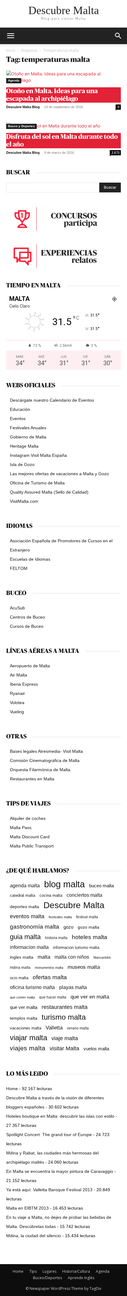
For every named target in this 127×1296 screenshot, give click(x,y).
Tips (33, 1271)
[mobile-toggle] (10, 36)
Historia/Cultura (76, 1271)
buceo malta (101, 885)
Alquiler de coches (28, 818)
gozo (68, 927)
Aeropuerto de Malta (30, 665)
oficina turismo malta (32, 987)
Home (12, 1088)
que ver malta (23, 1007)
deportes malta (24, 906)
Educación (20, 409)
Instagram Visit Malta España (38, 455)
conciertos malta (84, 895)
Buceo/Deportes (47, 1277)
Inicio (10, 50)
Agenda (13, 80)
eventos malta (27, 916)
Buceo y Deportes (21, 126)
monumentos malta (49, 967)
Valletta (54, 1028)
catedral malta (22, 895)
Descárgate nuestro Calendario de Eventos (52, 400)
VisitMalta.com (24, 501)
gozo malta (88, 927)
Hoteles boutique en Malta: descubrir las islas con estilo (60, 1116)
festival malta (87, 917)
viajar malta (28, 1038)
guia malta (25, 937)
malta (44, 957)
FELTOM (18, 568)
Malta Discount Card (30, 836)
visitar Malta (64, 1048)
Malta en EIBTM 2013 (27, 1208)
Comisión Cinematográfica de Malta (45, 760)
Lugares (49, 1271)
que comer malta (22, 997)
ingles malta (21, 957)
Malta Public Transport (32, 845)
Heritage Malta (24, 446)
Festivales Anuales (28, 427)
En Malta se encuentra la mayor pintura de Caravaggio (59, 1171)
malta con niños (72, 957)
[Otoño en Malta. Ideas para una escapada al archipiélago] (63, 76)
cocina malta (50, 895)
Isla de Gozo (22, 464)
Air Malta (18, 675)
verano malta (78, 1028)
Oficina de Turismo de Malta (37, 482)
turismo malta (64, 1017)
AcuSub (17, 607)
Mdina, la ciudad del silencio (33, 1235)
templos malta (23, 1018)
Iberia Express (24, 684)
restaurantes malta (65, 1007)
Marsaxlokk (102, 957)
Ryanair (17, 693)
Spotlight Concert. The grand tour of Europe (49, 1134)
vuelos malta (96, 1048)
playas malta (73, 987)
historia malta (56, 938)
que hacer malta (52, 997)
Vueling (17, 711)
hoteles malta (89, 937)
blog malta (64, 884)
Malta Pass (20, 827)
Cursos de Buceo (26, 626)
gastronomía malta (34, 926)
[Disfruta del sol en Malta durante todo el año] (63, 126)
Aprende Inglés (81, 1277)
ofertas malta (50, 977)
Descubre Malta (73, 905)
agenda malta (25, 885)
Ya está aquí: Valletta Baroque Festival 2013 (49, 1189)
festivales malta (60, 917)
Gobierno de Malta (28, 436)
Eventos (18, 418)
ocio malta (19, 978)
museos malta (84, 967)
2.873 (115, 152)
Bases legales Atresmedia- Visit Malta (46, 751)
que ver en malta (90, 997)
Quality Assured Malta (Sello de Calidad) (49, 492)
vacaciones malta (25, 1028)
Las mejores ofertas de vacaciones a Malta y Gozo (59, 473)
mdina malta (20, 967)
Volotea (17, 702)
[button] (118, 36)
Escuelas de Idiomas (30, 559)
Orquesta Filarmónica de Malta (40, 769)
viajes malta (27, 1048)
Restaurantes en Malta (32, 778)
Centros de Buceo (27, 617)
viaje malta (64, 1038)
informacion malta (29, 947)
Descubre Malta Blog (23, 107)
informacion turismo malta (76, 947)
